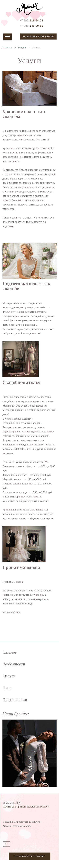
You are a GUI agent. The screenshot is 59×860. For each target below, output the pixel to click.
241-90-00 (31, 25)
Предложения (14, 699)
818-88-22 (31, 20)
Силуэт (8, 676)
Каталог (9, 652)
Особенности (13, 664)
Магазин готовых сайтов (17, 826)
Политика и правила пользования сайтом (26, 806)
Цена (6, 688)
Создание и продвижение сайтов (21, 821)
